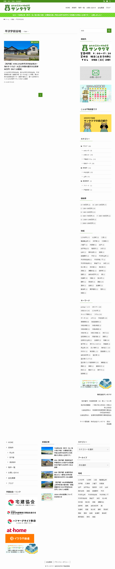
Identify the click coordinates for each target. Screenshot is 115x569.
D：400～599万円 (88, 212)
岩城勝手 (85, 256)
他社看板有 (96, 322)
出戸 (101, 245)
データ (84, 318)
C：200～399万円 (88, 208)
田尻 (83, 274)
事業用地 (85, 322)
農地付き (100, 366)
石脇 (92, 278)
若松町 (91, 282)
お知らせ (88, 155)
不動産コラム (90, 159)
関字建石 (94, 289)
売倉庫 (106, 344)
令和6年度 (96, 329)
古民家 (97, 340)
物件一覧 (11, 467)
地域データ (89, 163)
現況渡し (94, 351)
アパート (88, 185)
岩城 (101, 252)
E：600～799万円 (87, 216)
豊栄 (83, 285)
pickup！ (85, 307)
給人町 (101, 278)
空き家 (96, 355)
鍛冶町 (84, 289)
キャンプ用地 (86, 314)
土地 (87, 176)
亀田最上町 (85, 241)
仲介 (106, 333)
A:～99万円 (85, 205)
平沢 (93, 256)
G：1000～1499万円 (88, 219)
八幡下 (84, 245)
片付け (84, 351)
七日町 (95, 237)
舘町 (83, 282)
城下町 (84, 344)
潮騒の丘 (92, 271)
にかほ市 (85, 237)
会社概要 (11, 478)
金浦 (91, 285)
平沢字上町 (103, 256)
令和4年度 (85, 329)
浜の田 (93, 267)
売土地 (84, 348)
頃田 (83, 293)
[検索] (109, 1)
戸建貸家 (88, 190)
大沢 (103, 248)
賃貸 (91, 366)
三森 (103, 237)
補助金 (104, 362)
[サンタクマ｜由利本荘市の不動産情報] (18, 7)
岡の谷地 (92, 252)
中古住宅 (88, 172)
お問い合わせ (13, 472)
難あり (91, 370)
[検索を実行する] (109, 30)
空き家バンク (86, 359)
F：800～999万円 (103, 216)
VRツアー (96, 307)
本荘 (106, 263)
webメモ (88, 150)
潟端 (83, 271)
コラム (98, 314)
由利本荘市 (93, 274)
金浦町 (99, 285)
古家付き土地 (86, 340)
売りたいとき (95, 344)
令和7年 (84, 333)
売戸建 (11, 457)
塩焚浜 (94, 248)
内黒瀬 (93, 245)
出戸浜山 (85, 248)
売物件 (87, 168)
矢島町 (84, 278)
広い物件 (95, 348)
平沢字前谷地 (86, 259)
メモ (93, 318)
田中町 (102, 271)
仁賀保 (105, 241)
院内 (103, 289)
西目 (100, 282)
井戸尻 (96, 241)
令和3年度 (96, 325)
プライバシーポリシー (61, 562)
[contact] (107, 1)
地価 (106, 340)
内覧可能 (96, 336)
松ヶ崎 (84, 267)
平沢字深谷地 (86, 263)
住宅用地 (85, 336)
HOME (10, 442)
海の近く (105, 348)
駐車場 (84, 373)
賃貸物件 (87, 181)
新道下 (97, 263)
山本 (83, 252)
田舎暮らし (105, 351)
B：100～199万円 (99, 205)
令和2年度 (85, 325)
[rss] (104, 1)
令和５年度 (95, 333)
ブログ (87, 146)
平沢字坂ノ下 (99, 259)
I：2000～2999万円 (88, 223)
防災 (83, 370)
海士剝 (102, 267)
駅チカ (101, 370)
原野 (105, 336)
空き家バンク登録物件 (89, 362)
